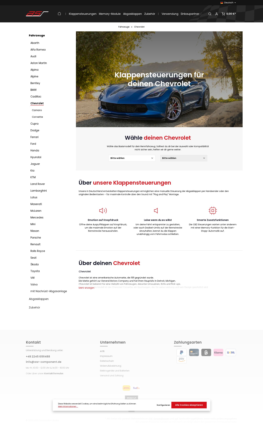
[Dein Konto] (217, 14)
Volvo (34, 284)
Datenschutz (107, 360)
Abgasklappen (39, 299)
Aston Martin (38, 63)
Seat (33, 258)
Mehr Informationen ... (68, 406)
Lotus (33, 197)
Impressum (106, 356)
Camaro (37, 110)
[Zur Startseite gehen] (37, 13)
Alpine (34, 76)
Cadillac (35, 96)
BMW (33, 90)
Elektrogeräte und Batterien (115, 370)
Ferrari (34, 137)
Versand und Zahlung (111, 375)
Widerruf (131, 398)
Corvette (37, 117)
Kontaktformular (53, 373)
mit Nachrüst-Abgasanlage (48, 291)
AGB (102, 351)
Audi (33, 56)
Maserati (36, 204)
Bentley (35, 83)
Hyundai (35, 157)
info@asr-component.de (43, 362)
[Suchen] (210, 14)
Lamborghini (38, 191)
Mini (32, 224)
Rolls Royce (37, 251)
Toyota (35, 271)
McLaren (35, 211)
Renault (35, 244)
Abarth (34, 43)
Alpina (34, 70)
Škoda (34, 264)
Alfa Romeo (38, 49)
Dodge (34, 130)
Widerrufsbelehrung (110, 365)
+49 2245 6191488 (38, 356)
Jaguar (35, 164)
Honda (34, 150)
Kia (32, 170)
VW (32, 278)
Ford (33, 144)
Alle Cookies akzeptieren (189, 405)
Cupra (34, 124)
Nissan (34, 231)
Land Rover (37, 184)
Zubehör (34, 307)
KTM (33, 177)
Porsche (35, 237)
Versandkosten (161, 418)
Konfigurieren (163, 405)
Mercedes (36, 217)
